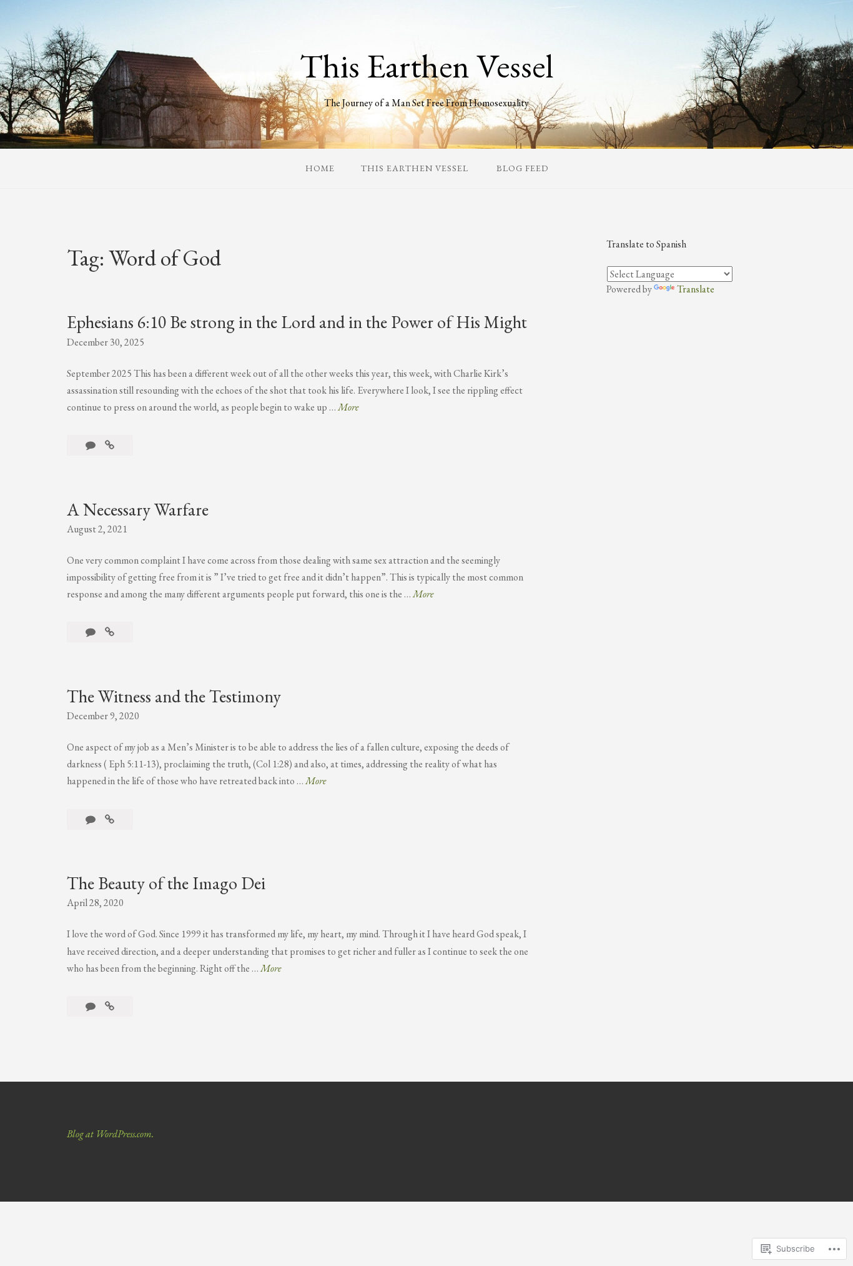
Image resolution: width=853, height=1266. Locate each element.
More (348, 408)
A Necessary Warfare (138, 509)
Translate (695, 289)
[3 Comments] (91, 819)
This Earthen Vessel (426, 65)
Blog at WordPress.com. (110, 1133)
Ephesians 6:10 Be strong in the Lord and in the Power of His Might (297, 322)
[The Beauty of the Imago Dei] (109, 1006)
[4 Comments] (91, 632)
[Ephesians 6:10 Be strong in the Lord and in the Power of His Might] (109, 445)
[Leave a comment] (91, 445)
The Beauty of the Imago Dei (166, 883)
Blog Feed (522, 168)
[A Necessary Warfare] (109, 632)
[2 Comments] (91, 1006)
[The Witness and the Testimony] (109, 819)
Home (320, 168)
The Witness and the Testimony (174, 696)
